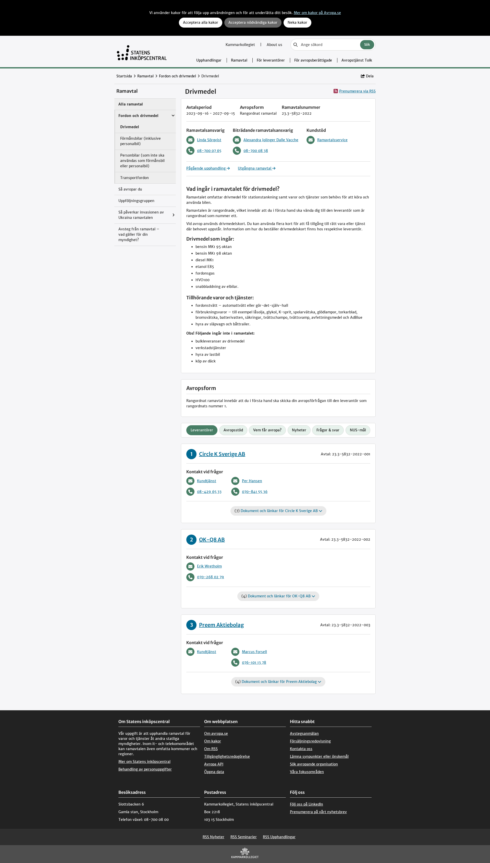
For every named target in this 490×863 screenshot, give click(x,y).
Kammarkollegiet (241, 44)
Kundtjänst (206, 481)
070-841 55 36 (254, 491)
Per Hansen (252, 481)
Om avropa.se (216, 733)
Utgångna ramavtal (255, 168)
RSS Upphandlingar (279, 837)
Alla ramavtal (130, 104)
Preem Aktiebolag (221, 625)
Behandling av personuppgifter (145, 769)
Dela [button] (370, 76)
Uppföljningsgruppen (136, 200)
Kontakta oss (301, 749)
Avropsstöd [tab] (233, 430)
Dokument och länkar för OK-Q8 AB (280, 596)
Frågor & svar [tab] (327, 430)
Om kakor (212, 741)
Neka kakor (297, 22)
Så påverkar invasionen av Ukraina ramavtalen (141, 215)
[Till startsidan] (141, 51)
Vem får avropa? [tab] (267, 430)
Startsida (124, 76)
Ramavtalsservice (332, 140)
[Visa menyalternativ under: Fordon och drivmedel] (174, 113)
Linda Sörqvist (209, 140)
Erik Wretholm (209, 566)
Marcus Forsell (254, 651)
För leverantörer (271, 60)
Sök (367, 44)
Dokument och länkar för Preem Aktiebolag (280, 681)
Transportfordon (134, 177)
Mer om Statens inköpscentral (144, 761)
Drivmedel (129, 127)
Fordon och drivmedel (177, 76)
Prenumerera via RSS (357, 91)
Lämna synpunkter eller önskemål (319, 756)
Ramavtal (239, 60)
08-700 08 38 (255, 150)
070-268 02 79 (210, 577)
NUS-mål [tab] (358, 430)
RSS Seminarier (243, 837)
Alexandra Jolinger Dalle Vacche (270, 140)
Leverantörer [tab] (202, 430)
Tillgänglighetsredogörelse (227, 756)
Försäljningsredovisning (310, 741)
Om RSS (211, 749)
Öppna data (214, 772)
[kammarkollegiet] (245, 853)
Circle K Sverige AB (222, 454)
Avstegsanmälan (304, 733)
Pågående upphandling (206, 168)
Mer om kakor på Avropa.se (317, 12)
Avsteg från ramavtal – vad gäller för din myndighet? (139, 234)
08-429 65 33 (209, 491)
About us (274, 44)
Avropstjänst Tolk (356, 60)
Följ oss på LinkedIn (306, 804)
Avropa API (213, 764)
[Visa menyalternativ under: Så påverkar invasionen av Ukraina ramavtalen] (175, 215)
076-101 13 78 (254, 662)
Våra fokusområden (307, 772)
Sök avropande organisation (314, 764)
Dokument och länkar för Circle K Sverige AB (280, 511)
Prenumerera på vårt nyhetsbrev (318, 812)
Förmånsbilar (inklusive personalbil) (140, 141)
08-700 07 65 (209, 150)
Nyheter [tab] (299, 430)
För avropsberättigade (313, 60)
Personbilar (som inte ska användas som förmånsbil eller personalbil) (142, 160)
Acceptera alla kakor (200, 22)
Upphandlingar (209, 60)
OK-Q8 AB (212, 539)
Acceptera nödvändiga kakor (252, 22)
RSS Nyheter (213, 837)
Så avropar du (130, 189)
